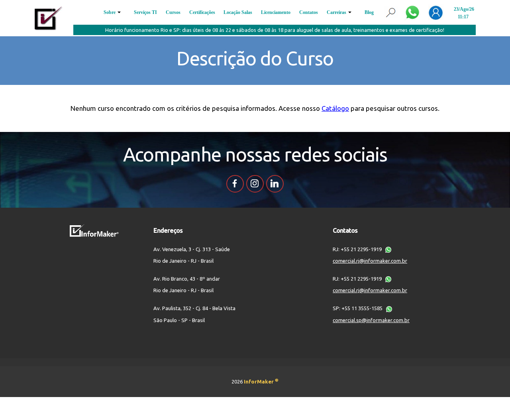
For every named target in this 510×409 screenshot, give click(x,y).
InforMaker (261, 381)
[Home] (49, 17)
